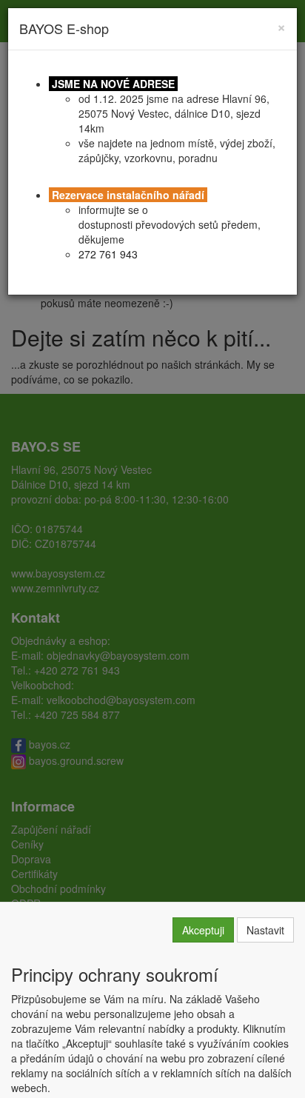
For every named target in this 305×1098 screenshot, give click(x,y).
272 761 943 (108, 254)
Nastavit (265, 930)
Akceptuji (203, 930)
